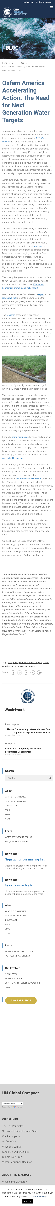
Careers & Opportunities (15, 1151)
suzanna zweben (19, 666)
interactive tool (9, 298)
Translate (20, 1107)
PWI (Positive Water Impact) (18, 841)
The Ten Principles (12, 1126)
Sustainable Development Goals (20, 1131)
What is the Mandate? (15, 797)
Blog (7, 814)
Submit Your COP (12, 1156)
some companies (20, 437)
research (11, 315)
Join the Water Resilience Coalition (22, 983)
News (7, 819)
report (41, 294)
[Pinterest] (33, 672)
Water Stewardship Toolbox (19, 837)
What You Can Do (12, 1146)
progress (38, 246)
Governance (11, 806)
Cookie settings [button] (39, 1196)
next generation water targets (27, 662)
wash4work (15, 709)
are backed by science (13, 458)
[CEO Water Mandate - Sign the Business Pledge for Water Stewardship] (14, 12)
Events (8, 987)
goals (9, 662)
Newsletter (11, 974)
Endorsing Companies (15, 801)
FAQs (7, 810)
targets (32, 666)
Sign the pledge (21, 1000)
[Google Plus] (19, 672)
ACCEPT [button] (27, 1201)
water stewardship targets (28, 478)
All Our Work (9, 1141)
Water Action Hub (13, 978)
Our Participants (11, 1136)
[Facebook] (13, 672)
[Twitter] (26, 672)
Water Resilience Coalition (17, 1162)
